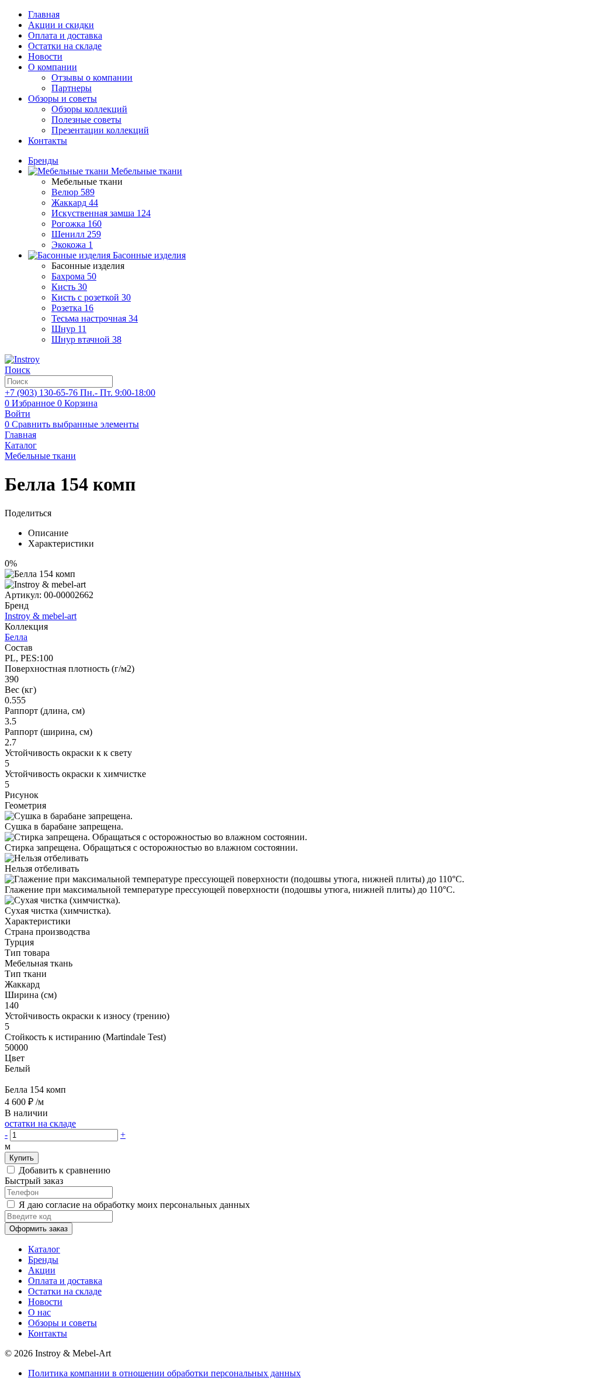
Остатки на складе (65, 46)
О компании (52, 67)
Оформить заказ (38, 1228)
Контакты (47, 141)
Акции (41, 1270)
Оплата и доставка (65, 35)
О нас (39, 1312)
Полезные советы (86, 120)
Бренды (43, 1260)
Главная (44, 14)
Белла (16, 637)
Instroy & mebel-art (41, 616)
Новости (45, 56)
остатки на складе (40, 1123)
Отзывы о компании (92, 77)
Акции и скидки (61, 25)
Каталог (44, 1249)
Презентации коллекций (100, 130)
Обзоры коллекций (89, 109)
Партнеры (71, 88)
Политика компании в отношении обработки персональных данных (164, 1373)
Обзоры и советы (62, 98)
